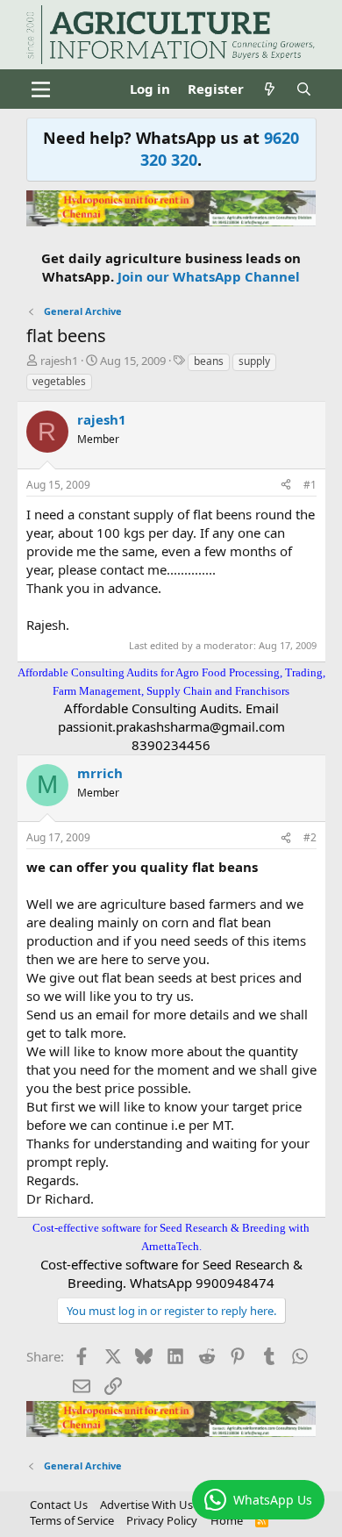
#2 (310, 837)
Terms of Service (72, 1520)
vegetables (59, 381)
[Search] (304, 89)
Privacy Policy (161, 1520)
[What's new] (270, 89)
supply (254, 361)
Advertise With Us (146, 1504)
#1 (310, 484)
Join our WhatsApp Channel (209, 276)
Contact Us (59, 1504)
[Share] (285, 485)
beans (209, 361)
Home (226, 1520)
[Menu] (41, 89)
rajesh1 (59, 360)
